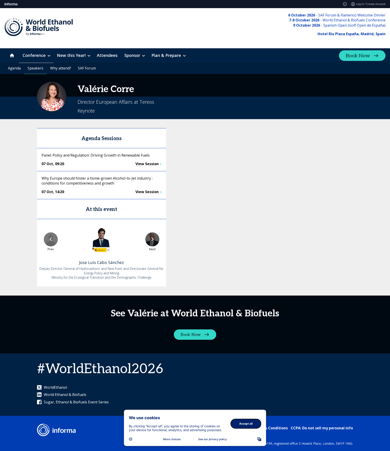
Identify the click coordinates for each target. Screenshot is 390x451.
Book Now (358, 56)
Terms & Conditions (270, 428)
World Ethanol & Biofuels (65, 394)
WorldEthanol (55, 387)
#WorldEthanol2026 (100, 369)
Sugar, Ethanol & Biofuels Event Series (76, 402)
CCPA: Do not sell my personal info (322, 428)
